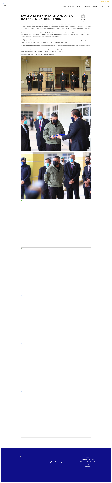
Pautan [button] (94, 6)
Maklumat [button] (71, 6)
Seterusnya (88, 442)
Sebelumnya (24, 442)
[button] (108, 6)
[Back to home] (4, 6)
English (107, 1)
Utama (64, 6)
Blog (78, 6)
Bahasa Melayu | (103, 1)
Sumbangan (86, 6)
